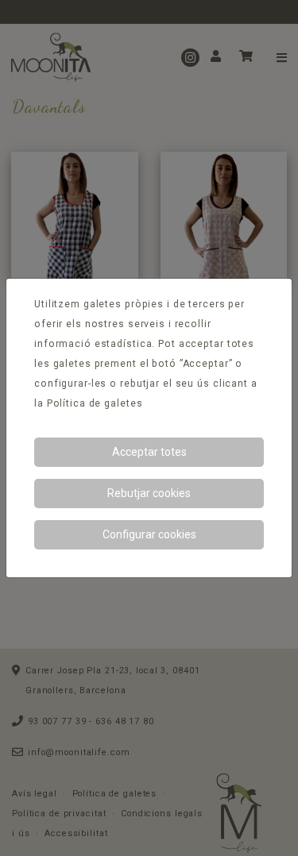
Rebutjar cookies (149, 493)
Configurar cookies (149, 534)
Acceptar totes (149, 451)
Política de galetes (95, 403)
